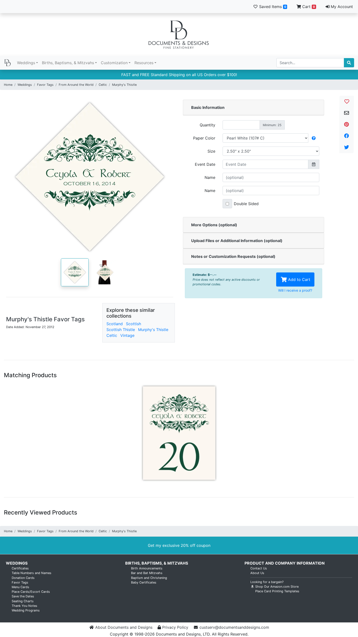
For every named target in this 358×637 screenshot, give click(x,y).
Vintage (127, 335)
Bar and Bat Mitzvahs (146, 573)
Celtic (103, 85)
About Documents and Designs (123, 627)
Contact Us (258, 568)
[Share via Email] (346, 113)
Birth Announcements (146, 568)
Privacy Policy (175, 627)
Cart (308, 6)
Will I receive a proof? (295, 290)
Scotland (114, 323)
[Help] (313, 138)
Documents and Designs (179, 34)
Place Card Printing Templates (277, 591)
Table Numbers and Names (31, 573)
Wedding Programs (26, 610)
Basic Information (208, 107)
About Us (257, 573)
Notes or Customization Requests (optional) (233, 256)
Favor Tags (45, 85)
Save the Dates (23, 596)
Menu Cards (20, 587)
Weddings (26, 62)
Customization (114, 62)
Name (210, 177)
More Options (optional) (214, 224)
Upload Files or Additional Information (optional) (237, 240)
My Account (341, 6)
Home (8, 85)
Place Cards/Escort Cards (31, 591)
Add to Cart (298, 279)
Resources (143, 62)
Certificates (20, 568)
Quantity (207, 124)
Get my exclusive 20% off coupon (179, 545)
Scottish (133, 323)
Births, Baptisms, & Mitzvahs (68, 62)
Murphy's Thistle (124, 85)
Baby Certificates (143, 582)
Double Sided (246, 203)
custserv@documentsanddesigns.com (234, 627)
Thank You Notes (24, 606)
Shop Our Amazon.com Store (276, 586)
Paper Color (204, 138)
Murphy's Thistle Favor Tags (45, 319)
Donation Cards (23, 578)
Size (211, 151)
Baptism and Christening (149, 578)
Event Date (205, 164)
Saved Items (272, 6)
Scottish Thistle (120, 329)
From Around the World (76, 85)
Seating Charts (23, 601)
